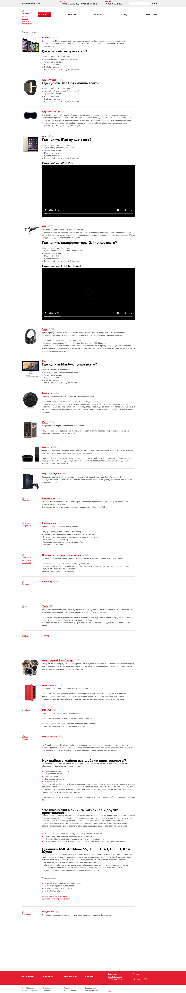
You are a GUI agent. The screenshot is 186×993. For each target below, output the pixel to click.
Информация (70, 977)
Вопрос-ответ (90, 988)
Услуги (98, 15)
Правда (124, 15)
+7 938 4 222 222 (140, 979)
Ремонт (71, 15)
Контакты (151, 15)
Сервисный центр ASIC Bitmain (55, 896)
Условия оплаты (70, 991)
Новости (46, 991)
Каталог (43, 15)
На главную (28, 977)
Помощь (89, 977)
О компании (47, 988)
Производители (91, 991)
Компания (48, 977)
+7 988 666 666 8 (115, 979)
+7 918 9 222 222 (115, 977)
